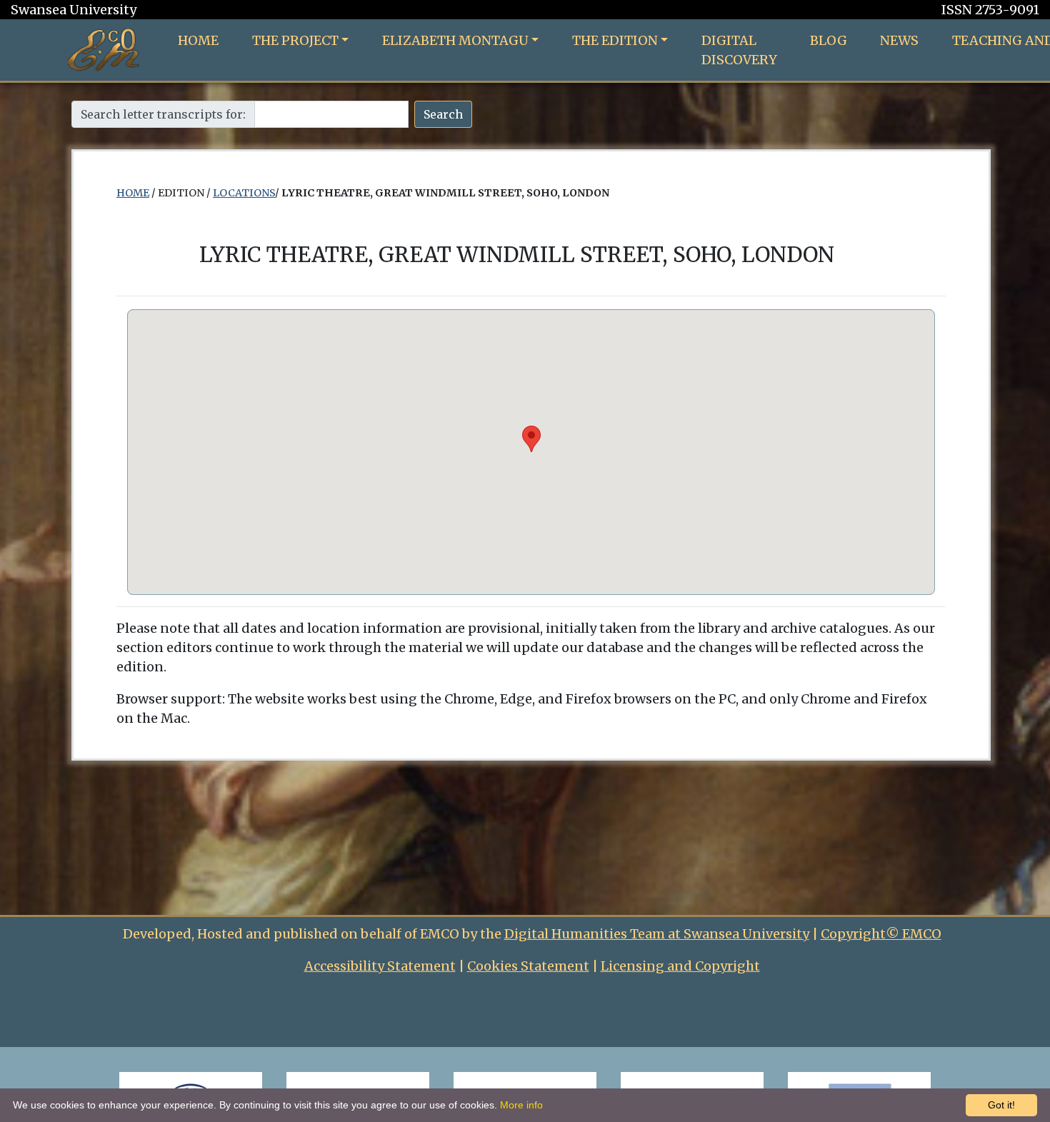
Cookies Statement (528, 966)
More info (521, 1105)
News (899, 40)
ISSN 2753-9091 (990, 9)
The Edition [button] (615, 40)
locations (244, 192)
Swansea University (73, 9)
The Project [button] (295, 40)
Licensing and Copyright (680, 966)
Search (443, 114)
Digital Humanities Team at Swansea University (656, 934)
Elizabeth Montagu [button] (455, 40)
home (132, 192)
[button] (531, 439)
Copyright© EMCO (881, 934)
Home (198, 40)
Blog (828, 40)
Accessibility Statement (380, 966)
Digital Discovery (739, 50)
